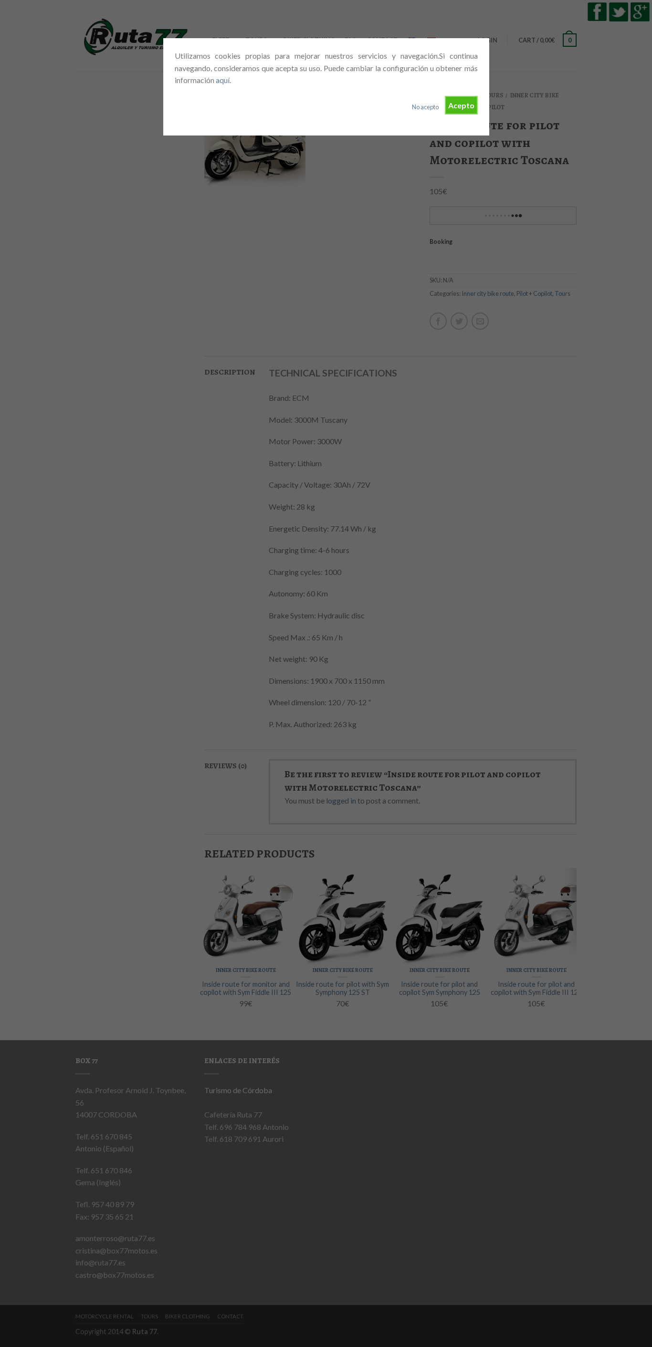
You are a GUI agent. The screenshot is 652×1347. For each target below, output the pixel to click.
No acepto (425, 107)
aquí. (223, 79)
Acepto (461, 105)
